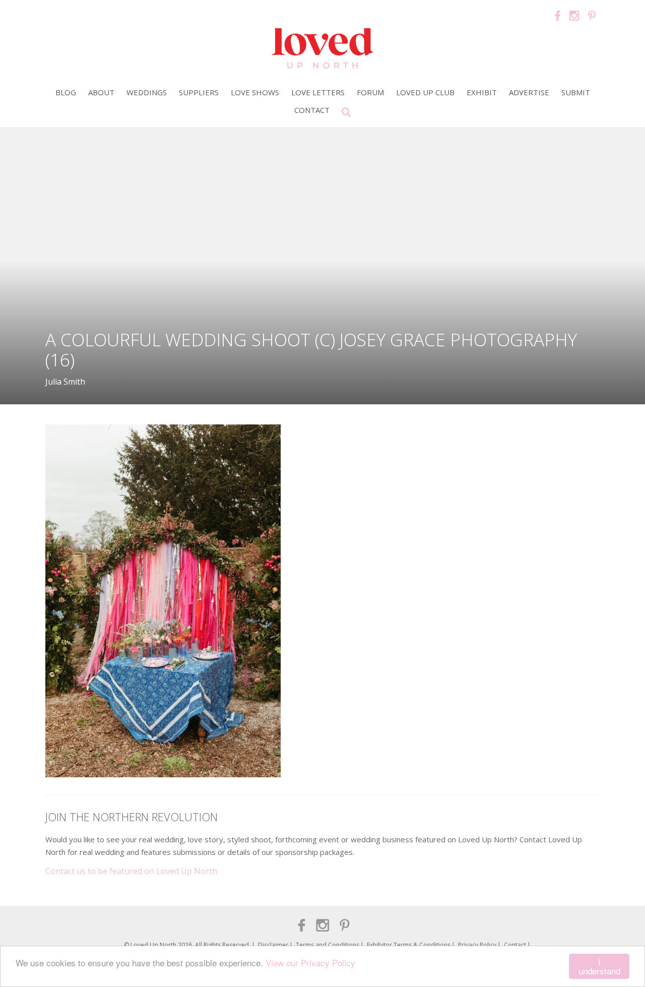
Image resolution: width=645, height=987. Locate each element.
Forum (370, 92)
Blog (65, 92)
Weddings (146, 92)
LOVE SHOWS (255, 92)
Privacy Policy (477, 945)
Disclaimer (273, 945)
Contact (312, 110)
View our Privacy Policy (310, 962)
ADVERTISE (529, 92)
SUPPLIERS (199, 92)
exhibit (482, 92)
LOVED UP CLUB (425, 92)
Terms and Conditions (327, 945)
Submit (575, 92)
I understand (599, 966)
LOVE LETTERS (318, 92)
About (101, 92)
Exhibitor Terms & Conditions (408, 945)
